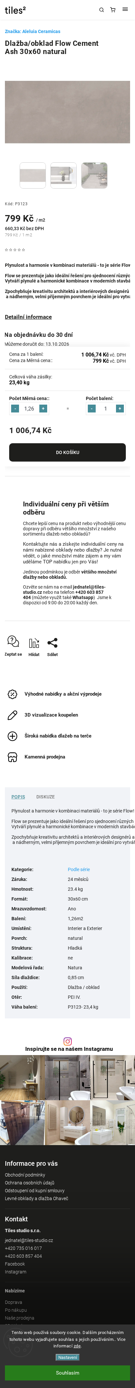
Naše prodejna (19, 1318)
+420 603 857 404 (23, 1256)
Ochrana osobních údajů (29, 1182)
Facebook (15, 1264)
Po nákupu (16, 1310)
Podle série (79, 869)
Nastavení (67, 1357)
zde (77, 1345)
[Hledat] (101, 10)
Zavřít (115, 666)
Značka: (32, 31)
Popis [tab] (18, 796)
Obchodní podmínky (25, 1175)
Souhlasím (67, 1373)
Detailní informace (28, 317)
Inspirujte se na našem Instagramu (69, 1049)
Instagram (15, 1271)
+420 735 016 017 (23, 1248)
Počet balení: (99, 398)
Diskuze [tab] (45, 796)
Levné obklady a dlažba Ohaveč (36, 1198)
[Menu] (125, 9)
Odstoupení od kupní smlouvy (35, 1190)
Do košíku (67, 452)
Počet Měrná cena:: (29, 398)
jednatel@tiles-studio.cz (29, 1240)
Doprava (13, 1302)
